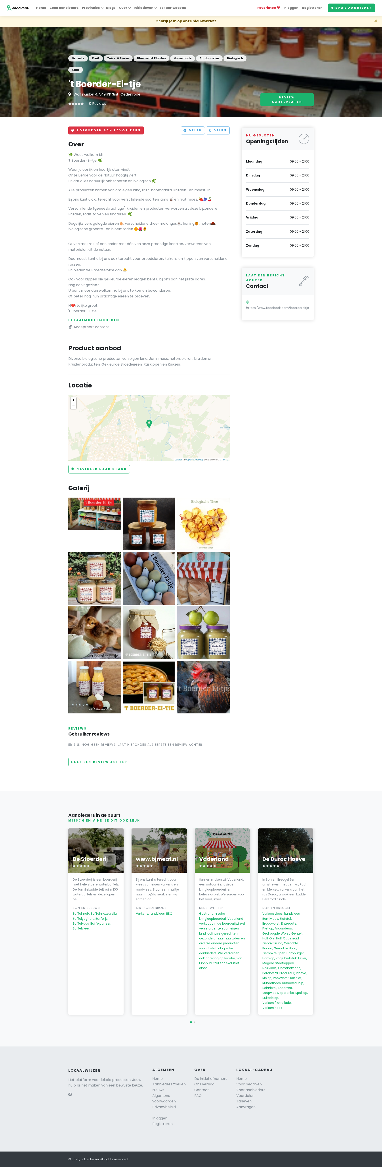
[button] (191, 1022)
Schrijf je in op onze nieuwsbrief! (186, 21)
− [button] (73, 405)
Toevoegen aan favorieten (108, 130)
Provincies (91, 8)
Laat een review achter (99, 762)
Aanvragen (246, 1107)
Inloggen (290, 8)
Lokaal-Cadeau (173, 8)
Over (123, 8)
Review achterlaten (287, 100)
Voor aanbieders (250, 1089)
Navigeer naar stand (101, 469)
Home (41, 8)
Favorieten (267, 8)
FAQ (198, 1095)
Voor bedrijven (249, 1084)
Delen (194, 130)
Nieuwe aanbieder (351, 8)
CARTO (224, 459)
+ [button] (73, 400)
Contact (201, 1089)
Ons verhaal (204, 1084)
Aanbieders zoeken (169, 1084)
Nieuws (158, 1089)
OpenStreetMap (194, 459)
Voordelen (245, 1095)
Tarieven (244, 1101)
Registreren (312, 8)
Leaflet (178, 459)
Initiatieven (143, 8)
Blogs (110, 8)
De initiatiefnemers (210, 1078)
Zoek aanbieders (64, 8)
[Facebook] (70, 1094)
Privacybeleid (164, 1107)
